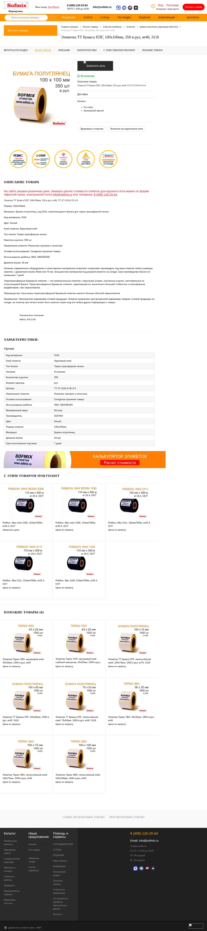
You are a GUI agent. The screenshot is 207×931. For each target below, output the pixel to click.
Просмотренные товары (126, 817)
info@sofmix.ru (102, 7)
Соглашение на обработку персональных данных (60, 903)
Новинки (32, 844)
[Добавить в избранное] (69, 61)
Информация (59, 866)
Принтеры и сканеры (9, 869)
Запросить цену (95, 66)
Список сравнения (33, 869)
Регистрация (173, 5)
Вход (160, 5)
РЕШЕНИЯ (58, 855)
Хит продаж (34, 850)
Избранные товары (33, 860)
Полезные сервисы (58, 882)
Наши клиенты (60, 861)
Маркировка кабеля (10, 851)
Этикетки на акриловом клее (126, 128)
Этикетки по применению (59, 891)
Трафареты (9, 885)
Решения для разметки (10, 843)
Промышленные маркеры (11, 893)
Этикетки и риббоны (9, 878)
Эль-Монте (53, 7)
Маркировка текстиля (10, 901)
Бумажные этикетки (92, 128)
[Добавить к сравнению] (69, 68)
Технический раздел (59, 873)
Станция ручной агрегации (11, 860)
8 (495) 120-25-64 (105, 194)
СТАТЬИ (57, 850)
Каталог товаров (18, 30)
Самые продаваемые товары (84, 817)
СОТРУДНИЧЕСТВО (61, 844)
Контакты (57, 914)
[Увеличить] (38, 97)
